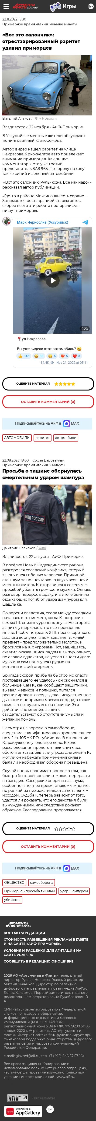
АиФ (42, 548)
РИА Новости (45, 118)
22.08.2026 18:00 (15, 460)
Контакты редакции (24, 933)
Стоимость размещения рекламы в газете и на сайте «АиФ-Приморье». (46, 941)
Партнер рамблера (44, 1098)
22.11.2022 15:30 (14, 19)
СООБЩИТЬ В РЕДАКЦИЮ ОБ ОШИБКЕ (38, 961)
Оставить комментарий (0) (48, 402)
